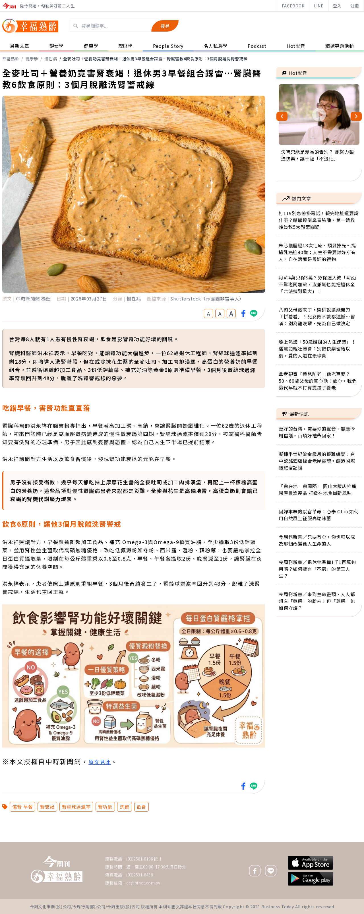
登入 (337, 6)
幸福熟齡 (10, 58)
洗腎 (124, 806)
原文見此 (99, 761)
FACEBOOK (293, 6)
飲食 (141, 806)
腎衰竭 (47, 806)
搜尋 (164, 25)
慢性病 (50, 58)
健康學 (32, 58)
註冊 (355, 6)
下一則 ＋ (291, 842)
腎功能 (105, 806)
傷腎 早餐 (22, 806)
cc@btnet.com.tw (143, 883)
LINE (319, 6)
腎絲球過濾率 (76, 806)
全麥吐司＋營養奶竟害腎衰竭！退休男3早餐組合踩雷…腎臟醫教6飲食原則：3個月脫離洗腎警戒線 (155, 58)
